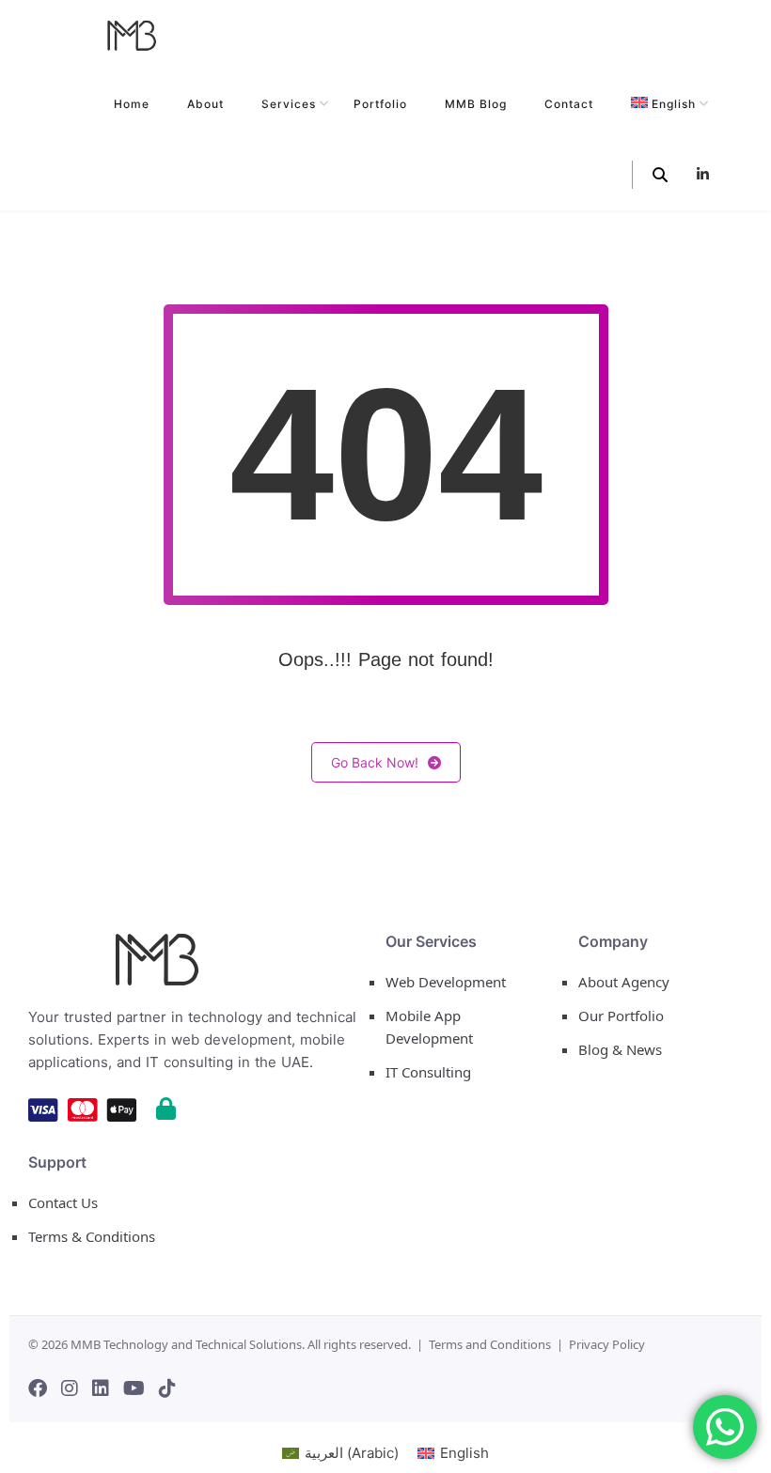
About (205, 104)
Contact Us (63, 1202)
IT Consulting (428, 1071)
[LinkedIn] (100, 1388)
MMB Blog (476, 104)
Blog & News (620, 1049)
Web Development (446, 981)
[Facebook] (37, 1388)
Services (288, 104)
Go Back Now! (374, 762)
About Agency (623, 981)
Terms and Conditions (490, 1344)
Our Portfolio (621, 1015)
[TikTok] (167, 1388)
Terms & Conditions (91, 1236)
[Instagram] (69, 1388)
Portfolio (380, 104)
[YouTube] (134, 1388)
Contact (568, 104)
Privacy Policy (607, 1344)
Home (131, 104)
